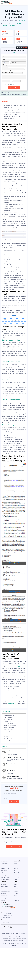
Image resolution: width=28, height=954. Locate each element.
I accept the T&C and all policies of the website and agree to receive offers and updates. (14, 83)
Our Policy (16, 868)
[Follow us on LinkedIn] (11, 926)
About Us (16, 863)
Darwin (15, 895)
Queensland (16, 898)
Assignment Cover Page (10, 725)
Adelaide (16, 888)
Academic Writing (8, 719)
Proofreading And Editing (10, 733)
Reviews (16, 875)
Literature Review (8, 740)
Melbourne (16, 900)
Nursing (2, 888)
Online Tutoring (8, 717)
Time (19, 67)
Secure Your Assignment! (14, 846)
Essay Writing (7, 721)
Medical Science (4, 886)
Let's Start (14, 801)
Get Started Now (13, 87)
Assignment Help (12, 703)
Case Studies (17, 872)
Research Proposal (8, 729)
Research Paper (8, 735)
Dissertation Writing (9, 727)
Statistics (3, 900)
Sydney (15, 884)
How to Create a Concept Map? (12, 109)
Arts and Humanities (5, 891)
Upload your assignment (6, 70)
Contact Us (16, 866)
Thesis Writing (7, 736)
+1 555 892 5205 (6, 917)
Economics (3, 893)
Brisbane (16, 891)
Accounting (3, 898)
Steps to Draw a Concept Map (11, 110)
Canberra (16, 893)
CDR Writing (7, 731)
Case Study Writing (8, 738)
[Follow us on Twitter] (5, 926)
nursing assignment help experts (17, 666)
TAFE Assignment (8, 723)
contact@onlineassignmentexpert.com (11, 920)
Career (15, 879)
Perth (15, 886)
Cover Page (3, 875)
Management (4, 884)
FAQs (15, 870)
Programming (4, 895)
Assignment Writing (9, 715)
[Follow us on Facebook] (2, 926)
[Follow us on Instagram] (8, 926)
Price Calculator (17, 877)
